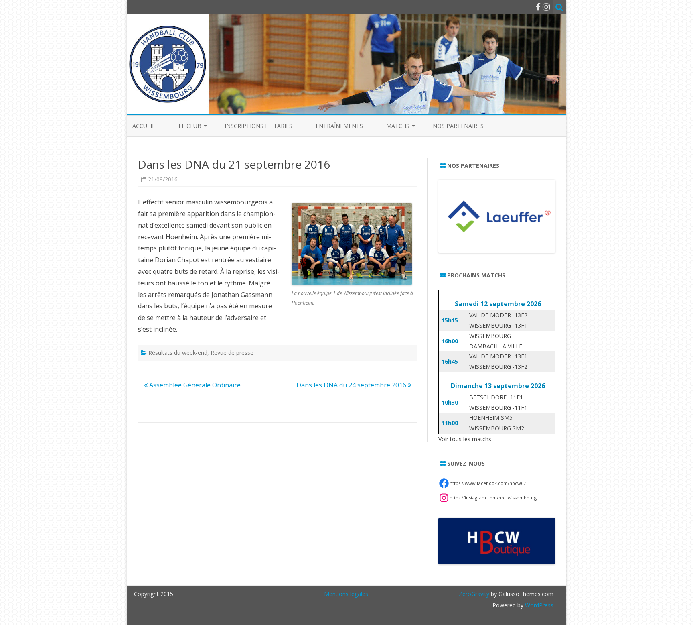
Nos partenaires (458, 126)
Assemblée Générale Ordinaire (194, 385)
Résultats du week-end (177, 352)
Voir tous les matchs (464, 439)
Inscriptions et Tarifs (258, 126)
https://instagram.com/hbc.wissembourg (493, 498)
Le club (189, 126)
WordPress (538, 605)
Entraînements (339, 126)
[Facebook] (538, 6)
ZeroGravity (474, 594)
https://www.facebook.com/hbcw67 (488, 483)
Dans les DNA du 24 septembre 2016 (352, 385)
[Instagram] (546, 6)
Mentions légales (346, 594)
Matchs (397, 126)
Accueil (143, 126)
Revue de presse (232, 352)
